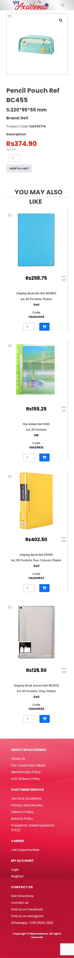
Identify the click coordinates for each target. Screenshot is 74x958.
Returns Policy (22, 818)
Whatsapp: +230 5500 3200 (32, 923)
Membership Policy (26, 772)
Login (15, 869)
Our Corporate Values (28, 765)
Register (17, 876)
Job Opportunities (25, 850)
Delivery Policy (22, 812)
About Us (18, 758)
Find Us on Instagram (27, 916)
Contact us (19, 902)
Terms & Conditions (26, 798)
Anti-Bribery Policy (25, 779)
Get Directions (22, 896)
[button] (60, 20)
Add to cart (19, 168)
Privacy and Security (27, 805)
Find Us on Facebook (27, 909)
